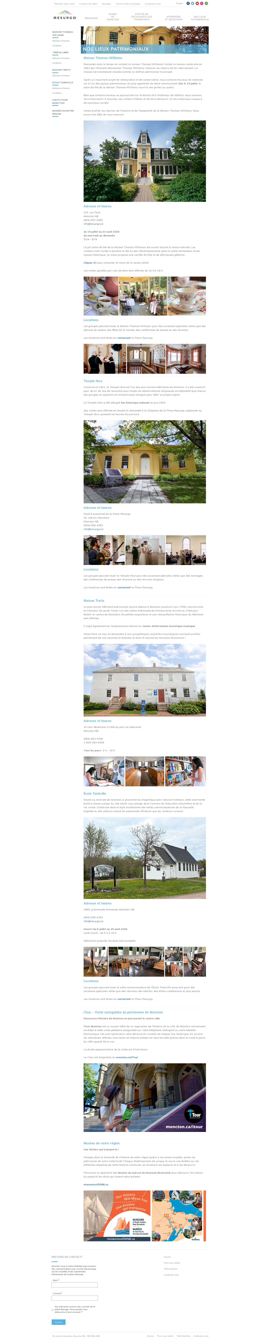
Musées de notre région (63, 112)
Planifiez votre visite (64, 4)
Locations (56, 45)
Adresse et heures (61, 41)
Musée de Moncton (112, 17)
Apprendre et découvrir (173, 18)
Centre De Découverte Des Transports (141, 17)
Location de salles (88, 4)
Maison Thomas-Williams (63, 33)
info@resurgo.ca (93, 223)
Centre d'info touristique (128, 4)
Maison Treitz (61, 69)
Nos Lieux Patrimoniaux (200, 18)
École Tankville (62, 82)
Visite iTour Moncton (60, 101)
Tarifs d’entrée (170, 1269)
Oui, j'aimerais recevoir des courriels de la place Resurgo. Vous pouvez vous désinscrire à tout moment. (75, 1309)
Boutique (106, 4)
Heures (167, 1257)
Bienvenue (91, 18)
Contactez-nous (153, 4)
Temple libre (60, 52)
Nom (55, 1280)
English (179, 3)
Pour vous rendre (172, 1263)
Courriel (56, 1293)
